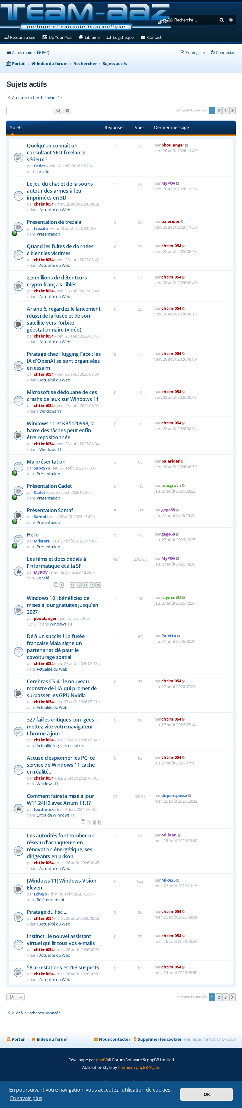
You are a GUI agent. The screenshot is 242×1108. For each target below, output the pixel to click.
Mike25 (168, 880)
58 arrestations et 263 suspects (63, 967)
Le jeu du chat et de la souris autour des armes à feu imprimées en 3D (60, 190)
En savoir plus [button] (26, 1098)
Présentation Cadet (49, 485)
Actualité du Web (54, 210)
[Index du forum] (86, 17)
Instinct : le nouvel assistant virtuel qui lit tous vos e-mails (61, 940)
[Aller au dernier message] (187, 145)
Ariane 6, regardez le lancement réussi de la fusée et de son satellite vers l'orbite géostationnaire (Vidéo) (64, 319)
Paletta (168, 635)
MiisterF (42, 541)
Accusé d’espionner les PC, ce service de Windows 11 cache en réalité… (61, 764)
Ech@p (40, 894)
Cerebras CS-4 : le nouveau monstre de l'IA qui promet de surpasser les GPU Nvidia (62, 688)
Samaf (40, 516)
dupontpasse (174, 795)
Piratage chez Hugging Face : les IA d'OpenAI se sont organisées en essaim (64, 360)
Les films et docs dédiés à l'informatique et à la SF (56, 562)
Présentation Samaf (50, 510)
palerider (170, 221)
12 (78, 585)
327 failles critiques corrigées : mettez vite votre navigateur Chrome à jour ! (61, 726)
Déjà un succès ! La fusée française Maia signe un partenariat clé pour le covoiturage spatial (56, 647)
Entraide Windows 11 (56, 815)
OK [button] (207, 1094)
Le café (43, 171)
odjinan (169, 835)
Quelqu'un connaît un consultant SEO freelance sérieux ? (56, 152)
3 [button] (225, 110)
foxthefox (44, 809)
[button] (232, 110)
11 (72, 585)
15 (98, 585)
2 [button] (219, 110)
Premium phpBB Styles (139, 1067)
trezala (41, 228)
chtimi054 (43, 204)
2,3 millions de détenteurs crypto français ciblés (57, 281)
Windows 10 (60, 624)
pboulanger (172, 145)
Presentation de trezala (54, 222)
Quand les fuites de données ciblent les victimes (60, 250)
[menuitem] (42, 52)
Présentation (48, 234)
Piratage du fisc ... (47, 911)
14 (91, 585)
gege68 (168, 509)
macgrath (171, 485)
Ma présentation (46, 461)
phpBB (102, 1060)
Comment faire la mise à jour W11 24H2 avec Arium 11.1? (60, 799)
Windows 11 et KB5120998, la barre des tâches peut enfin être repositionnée (61, 430)
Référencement (50, 899)
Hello (33, 534)
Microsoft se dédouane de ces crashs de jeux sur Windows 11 (63, 396)
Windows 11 (50, 411)
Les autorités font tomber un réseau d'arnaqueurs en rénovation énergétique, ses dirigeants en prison (60, 846)
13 (85, 585)
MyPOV (168, 183)
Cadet (39, 166)
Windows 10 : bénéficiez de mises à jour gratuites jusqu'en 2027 (62, 605)
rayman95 (171, 597)
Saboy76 (42, 468)
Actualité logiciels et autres (60, 745)
